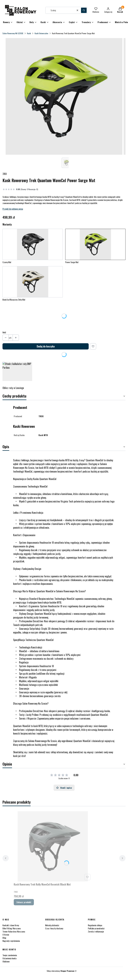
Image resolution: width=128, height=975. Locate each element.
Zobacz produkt (23, 902)
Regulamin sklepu (95, 925)
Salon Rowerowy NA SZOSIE (12, 33)
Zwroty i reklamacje (96, 931)
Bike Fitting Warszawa (11, 928)
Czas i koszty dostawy (54, 928)
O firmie (5, 934)
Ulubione (6, 961)
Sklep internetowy (60, 971)
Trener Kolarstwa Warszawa (13, 931)
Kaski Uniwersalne (41, 33)
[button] (84, 10)
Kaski (29, 33)
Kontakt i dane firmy (10, 925)
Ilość (4, 332)
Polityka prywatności (96, 928)
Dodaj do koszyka (46, 346)
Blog (4, 937)
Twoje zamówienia (9, 955)
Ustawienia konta (9, 958)
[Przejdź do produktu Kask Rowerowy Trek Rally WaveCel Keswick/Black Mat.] (53, 846)
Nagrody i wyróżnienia (11, 940)
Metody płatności (52, 925)
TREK (4, 173)
